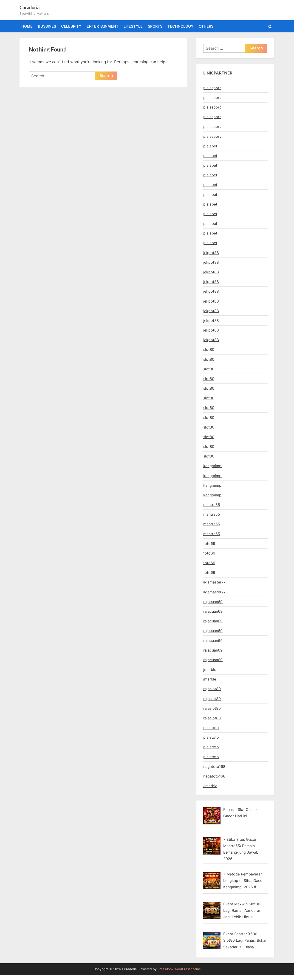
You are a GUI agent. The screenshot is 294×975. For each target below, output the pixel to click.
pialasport (212, 88)
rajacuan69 (213, 601)
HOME (27, 26)
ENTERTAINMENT (103, 26)
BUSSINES (47, 26)
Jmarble (210, 785)
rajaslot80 (212, 688)
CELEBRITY (71, 26)
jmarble (209, 669)
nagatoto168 (214, 766)
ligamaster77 (214, 582)
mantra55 (211, 504)
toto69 (209, 543)
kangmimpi (212, 465)
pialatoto (211, 727)
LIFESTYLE (133, 26)
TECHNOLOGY (180, 26)
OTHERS (206, 26)
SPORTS (155, 26)
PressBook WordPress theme (179, 969)
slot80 (208, 349)
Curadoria (30, 7)
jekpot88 (211, 252)
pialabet (210, 146)
